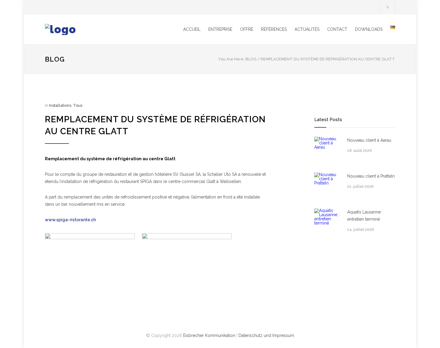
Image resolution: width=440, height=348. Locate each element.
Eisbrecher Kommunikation (209, 335)
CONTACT (337, 29)
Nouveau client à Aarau (369, 140)
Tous (77, 105)
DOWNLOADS (369, 29)
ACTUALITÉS (307, 29)
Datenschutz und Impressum (266, 335)
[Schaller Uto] (100, 29)
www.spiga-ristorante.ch (70, 219)
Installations (60, 105)
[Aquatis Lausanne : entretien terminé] (327, 221)
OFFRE (246, 29)
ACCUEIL (192, 29)
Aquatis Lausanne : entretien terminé (365, 216)
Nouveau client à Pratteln (371, 176)
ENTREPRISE (220, 29)
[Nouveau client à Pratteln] (327, 186)
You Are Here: (231, 59)
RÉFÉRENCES (274, 29)
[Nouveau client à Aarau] (327, 150)
